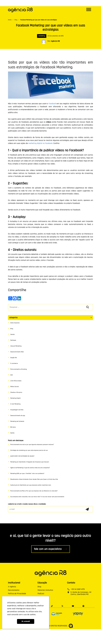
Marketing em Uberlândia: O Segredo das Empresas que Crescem (29, 462)
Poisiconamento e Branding (18, 369)
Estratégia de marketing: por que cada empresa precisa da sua (29, 450)
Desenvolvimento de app (17, 415)
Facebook (52, 103)
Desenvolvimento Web (17, 352)
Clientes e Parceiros (16, 392)
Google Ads (13, 358)
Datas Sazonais (15, 323)
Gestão (12, 433)
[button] (88, 10)
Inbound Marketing (15, 346)
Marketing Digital (15, 398)
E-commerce (14, 363)
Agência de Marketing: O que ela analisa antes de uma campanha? (30, 468)
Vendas (12, 334)
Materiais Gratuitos (45, 590)
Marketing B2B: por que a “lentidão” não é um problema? (27, 473)
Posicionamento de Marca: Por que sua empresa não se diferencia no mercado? (34, 491)
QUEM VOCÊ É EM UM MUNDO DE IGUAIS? (22, 456)
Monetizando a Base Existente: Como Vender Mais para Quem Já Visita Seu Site (34, 479)
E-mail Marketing (15, 404)
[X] (62, 605)
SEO (11, 375)
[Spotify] (83, 605)
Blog (16, 20)
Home (9, 20)
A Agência (12, 587)
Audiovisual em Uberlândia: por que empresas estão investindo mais (30, 485)
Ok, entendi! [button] (26, 621)
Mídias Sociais (14, 387)
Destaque (13, 340)
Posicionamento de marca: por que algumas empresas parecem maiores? (32, 444)
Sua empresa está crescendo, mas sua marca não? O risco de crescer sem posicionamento (37, 497)
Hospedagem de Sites (16, 410)
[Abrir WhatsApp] (95, 625)
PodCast (41, 594)
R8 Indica (13, 427)
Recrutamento (13, 590)
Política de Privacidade (17, 594)
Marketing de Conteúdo (17, 421)
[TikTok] (52, 605)
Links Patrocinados (15, 381)
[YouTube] (73, 605)
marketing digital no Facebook (40, 143)
